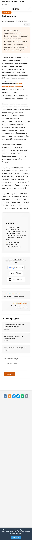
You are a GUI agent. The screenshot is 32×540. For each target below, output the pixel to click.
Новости (5, 1)
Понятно (16, 537)
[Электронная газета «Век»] (16, 9)
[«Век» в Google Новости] (16, 267)
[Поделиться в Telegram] (18, 396)
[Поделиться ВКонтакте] (5, 396)
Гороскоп (5, 4)
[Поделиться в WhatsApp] (22, 396)
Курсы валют (13, 1)
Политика (6, 12)
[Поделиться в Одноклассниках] (9, 396)
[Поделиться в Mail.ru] (14, 396)
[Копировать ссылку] (26, 396)
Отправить (9, 374)
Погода (21, 1)
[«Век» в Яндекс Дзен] (16, 273)
